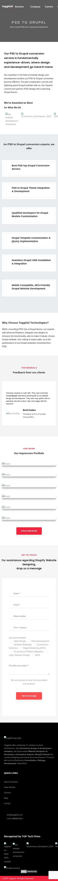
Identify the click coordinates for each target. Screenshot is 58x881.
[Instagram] (18, 826)
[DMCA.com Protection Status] (29, 871)
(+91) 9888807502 (15, 818)
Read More (22, 763)
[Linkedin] (24, 826)
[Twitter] (11, 826)
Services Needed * (18, 638)
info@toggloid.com (15, 815)
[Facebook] (5, 826)
